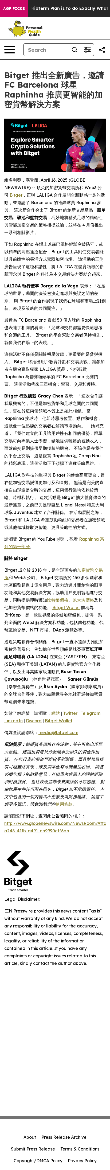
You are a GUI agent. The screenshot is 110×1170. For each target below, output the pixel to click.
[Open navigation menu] (9, 49)
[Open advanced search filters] (87, 50)
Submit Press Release (33, 1149)
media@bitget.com (58, 732)
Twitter (70, 713)
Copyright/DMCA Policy (38, 1160)
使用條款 (64, 804)
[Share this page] (102, 49)
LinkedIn (13, 720)
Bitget (16, 195)
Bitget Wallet (66, 607)
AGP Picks (14, 8)
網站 (55, 713)
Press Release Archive (64, 1137)
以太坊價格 (83, 600)
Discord (34, 720)
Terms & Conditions (79, 1149)
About (29, 1137)
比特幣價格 (57, 600)
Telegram (90, 713)
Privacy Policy (82, 1160)
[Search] (74, 50)
